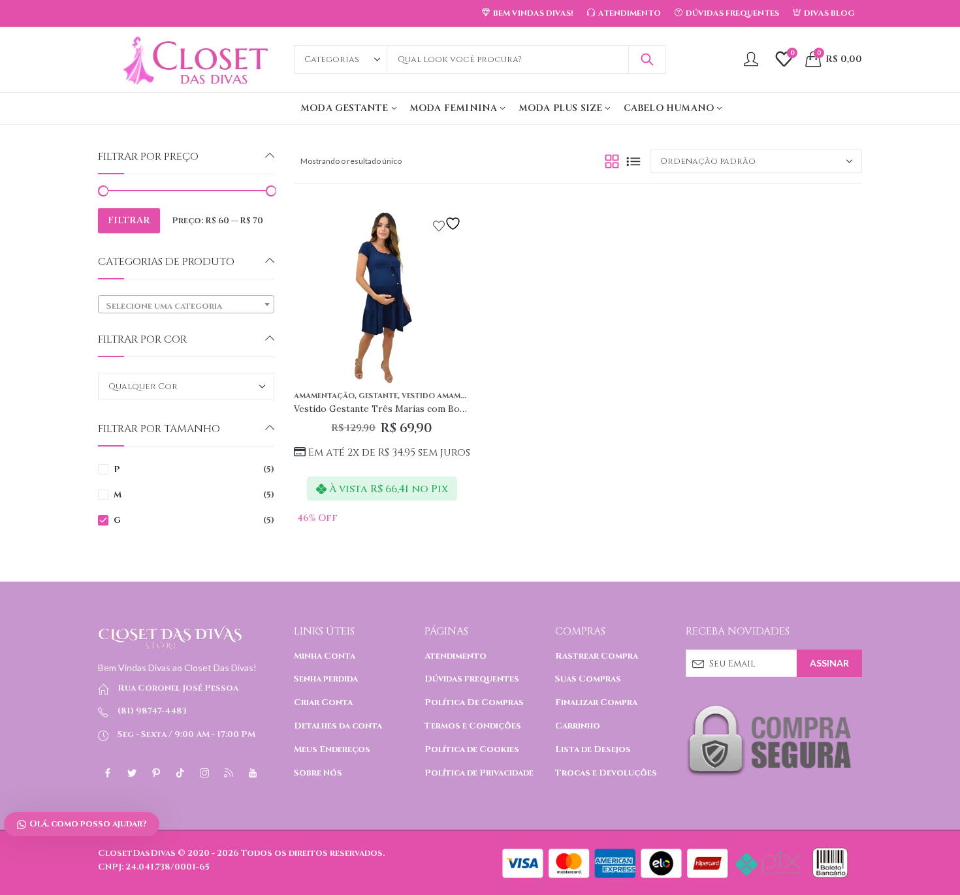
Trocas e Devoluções (606, 773)
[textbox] (186, 306)
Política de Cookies (471, 749)
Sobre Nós (318, 773)
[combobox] (186, 304)
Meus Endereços (332, 749)
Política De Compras (474, 702)
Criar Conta (323, 702)
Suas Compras (588, 679)
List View (633, 161)
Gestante (378, 396)
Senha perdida (326, 679)
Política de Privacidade (479, 773)
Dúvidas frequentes (471, 679)
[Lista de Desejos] (448, 224)
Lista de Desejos (593, 749)
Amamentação (324, 396)
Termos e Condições (472, 726)
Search (647, 59)
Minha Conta (324, 656)
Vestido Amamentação (450, 396)
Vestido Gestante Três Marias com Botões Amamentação (418, 409)
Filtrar (129, 220)
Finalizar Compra (596, 702)
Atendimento (455, 656)
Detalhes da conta (338, 726)
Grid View (611, 161)
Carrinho (577, 726)
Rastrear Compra (596, 656)
